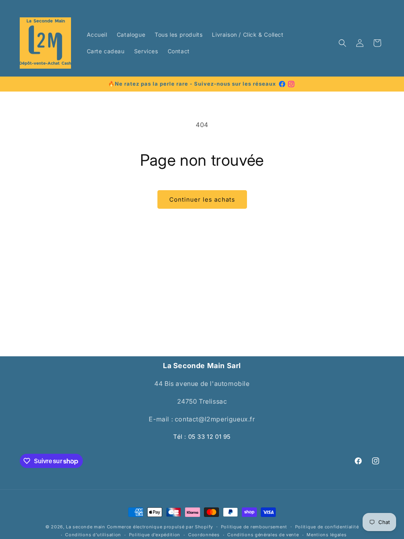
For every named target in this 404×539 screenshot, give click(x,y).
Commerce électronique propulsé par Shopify (160, 527)
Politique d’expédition (154, 534)
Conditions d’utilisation (93, 534)
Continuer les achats (202, 199)
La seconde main (85, 527)
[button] (342, 43)
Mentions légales (326, 534)
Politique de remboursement (254, 527)
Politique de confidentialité (327, 527)
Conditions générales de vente (263, 534)
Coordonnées (204, 534)
